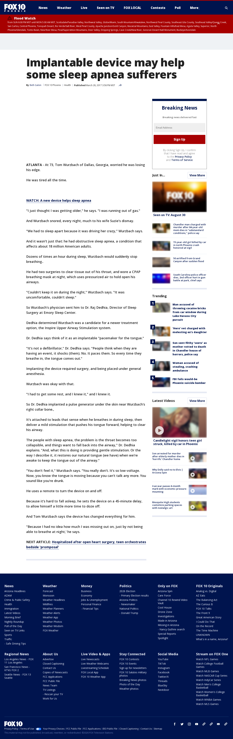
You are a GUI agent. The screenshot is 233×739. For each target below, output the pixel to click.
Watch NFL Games (207, 659)
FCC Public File (51, 681)
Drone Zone (165, 612)
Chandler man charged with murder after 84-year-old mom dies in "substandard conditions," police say (189, 229)
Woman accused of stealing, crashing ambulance (186, 366)
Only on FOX (168, 586)
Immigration (11, 608)
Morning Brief (12, 617)
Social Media (168, 654)
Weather (50, 586)
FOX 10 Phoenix (53, 85)
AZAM (8, 595)
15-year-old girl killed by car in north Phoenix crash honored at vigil (189, 244)
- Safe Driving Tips (15, 643)
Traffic (8, 639)
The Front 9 (203, 613)
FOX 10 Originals (209, 586)
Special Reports (167, 633)
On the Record (204, 626)
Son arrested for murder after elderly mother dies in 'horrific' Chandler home (168, 456)
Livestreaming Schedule (95, 668)
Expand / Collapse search (226, 8)
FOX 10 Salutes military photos (133, 674)
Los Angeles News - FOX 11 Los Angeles (18, 660)
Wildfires (48, 604)
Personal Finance (91, 604)
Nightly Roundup (14, 621)
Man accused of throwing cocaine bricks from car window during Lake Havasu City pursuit (189, 312)
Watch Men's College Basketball (208, 686)
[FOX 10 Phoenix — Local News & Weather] (16, 7)
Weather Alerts (51, 613)
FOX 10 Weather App (93, 676)
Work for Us (50, 698)
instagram (189, 724)
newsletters (226, 724)
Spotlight (163, 638)
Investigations (166, 616)
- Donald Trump (128, 613)
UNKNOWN (203, 635)
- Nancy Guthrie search (171, 629)
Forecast (48, 591)
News (8, 586)
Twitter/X (163, 676)
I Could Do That (205, 621)
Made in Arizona (167, 620)
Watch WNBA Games (208, 699)
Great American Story (208, 617)
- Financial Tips (89, 608)
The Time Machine (207, 630)
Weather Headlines (54, 600)
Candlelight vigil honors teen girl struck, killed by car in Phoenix (177, 442)
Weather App (50, 617)
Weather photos (129, 688)
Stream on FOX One (212, 654)
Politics (125, 586)
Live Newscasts (90, 659)
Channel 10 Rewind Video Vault (172, 601)
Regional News (16, 654)
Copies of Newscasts (55, 672)
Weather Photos (52, 621)
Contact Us (49, 668)
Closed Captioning (53, 663)
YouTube (163, 659)
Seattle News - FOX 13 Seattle (17, 676)
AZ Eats (200, 595)
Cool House (165, 607)
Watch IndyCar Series (208, 680)
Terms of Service (182, 160)
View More (197, 175)
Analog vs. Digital (206, 591)
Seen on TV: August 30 (169, 215)
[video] (179, 422)
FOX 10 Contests (129, 659)
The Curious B (204, 604)
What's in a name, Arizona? (212, 639)
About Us (50, 654)
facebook (175, 724)
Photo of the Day (129, 684)
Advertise (48, 659)
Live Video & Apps (95, 654)
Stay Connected (132, 654)
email (218, 724)
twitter (182, 724)
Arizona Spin (165, 591)
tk (204, 724)
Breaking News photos (132, 680)
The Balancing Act (206, 600)
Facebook (163, 672)
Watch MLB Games (207, 671)
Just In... (158, 175)
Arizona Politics (128, 600)
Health (67, 85)
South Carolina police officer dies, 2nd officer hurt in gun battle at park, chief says (189, 277)
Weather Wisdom (53, 626)
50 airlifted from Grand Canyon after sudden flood (188, 260)
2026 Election (127, 591)
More (194, 8)
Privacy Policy (183, 156)
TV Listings (49, 689)
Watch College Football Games (209, 665)
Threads (162, 681)
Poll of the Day (13, 626)
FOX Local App (89, 672)
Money (86, 586)
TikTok (162, 663)
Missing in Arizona (168, 625)
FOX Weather (50, 630)
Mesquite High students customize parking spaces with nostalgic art (167, 505)
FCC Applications (52, 676)
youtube (197, 724)
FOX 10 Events (128, 663)
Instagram (164, 668)
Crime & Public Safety (17, 600)
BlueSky (162, 685)
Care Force (164, 595)
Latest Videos (163, 400)
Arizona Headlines (14, 591)
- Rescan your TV (53, 694)
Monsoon (48, 595)
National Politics (129, 608)
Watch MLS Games (207, 704)
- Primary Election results (134, 595)
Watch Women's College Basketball (210, 693)
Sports (8, 635)
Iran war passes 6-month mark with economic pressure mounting (169, 488)
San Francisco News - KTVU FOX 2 (17, 668)
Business (86, 591)
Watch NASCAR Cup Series (211, 675)
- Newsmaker (127, 604)
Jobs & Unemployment (94, 600)
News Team (50, 685)
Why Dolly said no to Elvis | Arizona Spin (167, 471)
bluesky (211, 724)
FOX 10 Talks (204, 608)
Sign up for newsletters (133, 668)
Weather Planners (53, 608)
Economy (86, 595)
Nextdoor (163, 689)
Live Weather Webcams (95, 663)
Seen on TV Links (14, 630)
